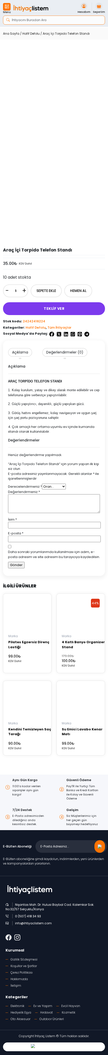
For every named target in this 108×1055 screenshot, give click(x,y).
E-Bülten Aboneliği (17, 846)
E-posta (15, 533)
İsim (12, 519)
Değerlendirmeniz (24, 491)
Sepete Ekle (46, 290)
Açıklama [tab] (20, 352)
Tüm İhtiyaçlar (59, 327)
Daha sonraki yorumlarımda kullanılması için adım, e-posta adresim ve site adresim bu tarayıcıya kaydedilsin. (54, 554)
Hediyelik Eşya (21, 1012)
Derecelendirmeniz (25, 486)
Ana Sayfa (11, 33)
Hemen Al (78, 290)
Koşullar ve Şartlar (24, 966)
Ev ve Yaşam (42, 1006)
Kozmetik (68, 1012)
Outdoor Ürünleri (51, 1019)
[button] (7, 9)
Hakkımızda (19, 979)
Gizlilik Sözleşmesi (24, 959)
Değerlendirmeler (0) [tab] (64, 352)
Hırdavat (46, 1012)
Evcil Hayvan (70, 1006)
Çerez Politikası (22, 972)
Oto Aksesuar (20, 1019)
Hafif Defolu (31, 33)
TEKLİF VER (54, 308)
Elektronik (17, 1006)
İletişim (16, 985)
